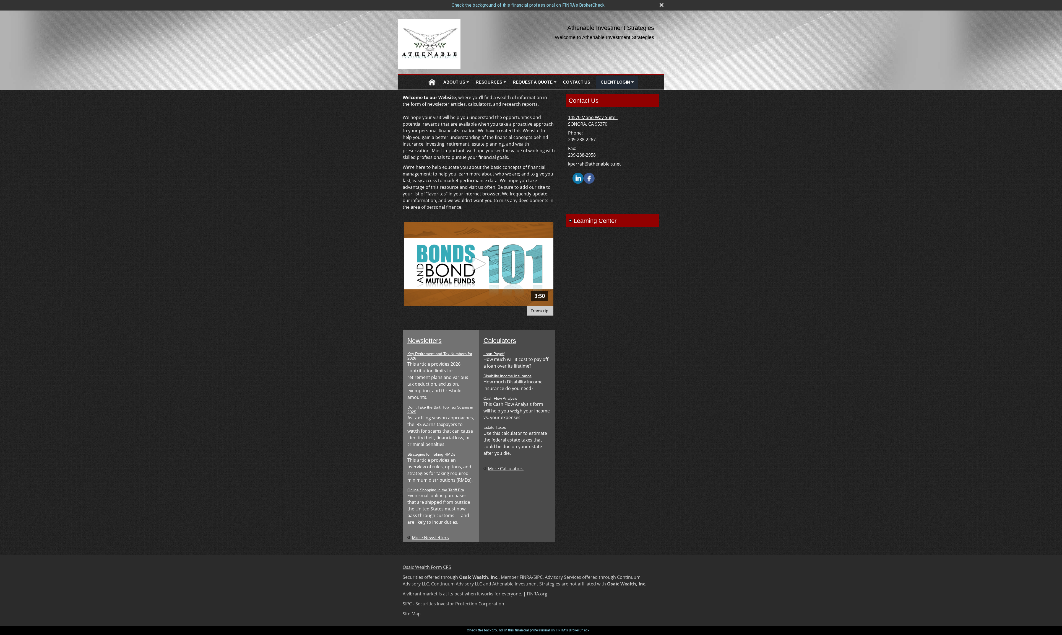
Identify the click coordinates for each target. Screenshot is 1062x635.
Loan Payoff (493, 354)
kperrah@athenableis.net (594, 164)
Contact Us (576, 82)
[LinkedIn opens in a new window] (578, 178)
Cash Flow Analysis (500, 398)
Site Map (412, 614)
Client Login (615, 82)
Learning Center (595, 220)
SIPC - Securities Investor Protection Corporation (453, 604)
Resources (489, 82)
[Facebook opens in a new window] (589, 178)
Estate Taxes (494, 427)
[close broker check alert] (661, 5)
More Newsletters (430, 538)
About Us (454, 82)
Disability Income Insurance (507, 376)
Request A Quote (533, 82)
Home (432, 82)
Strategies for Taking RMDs (431, 454)
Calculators (499, 340)
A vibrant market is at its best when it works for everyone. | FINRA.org (475, 594)
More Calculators (506, 469)
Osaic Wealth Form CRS (427, 567)
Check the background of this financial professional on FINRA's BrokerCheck (528, 5)
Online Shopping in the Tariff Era (435, 490)
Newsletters (424, 340)
